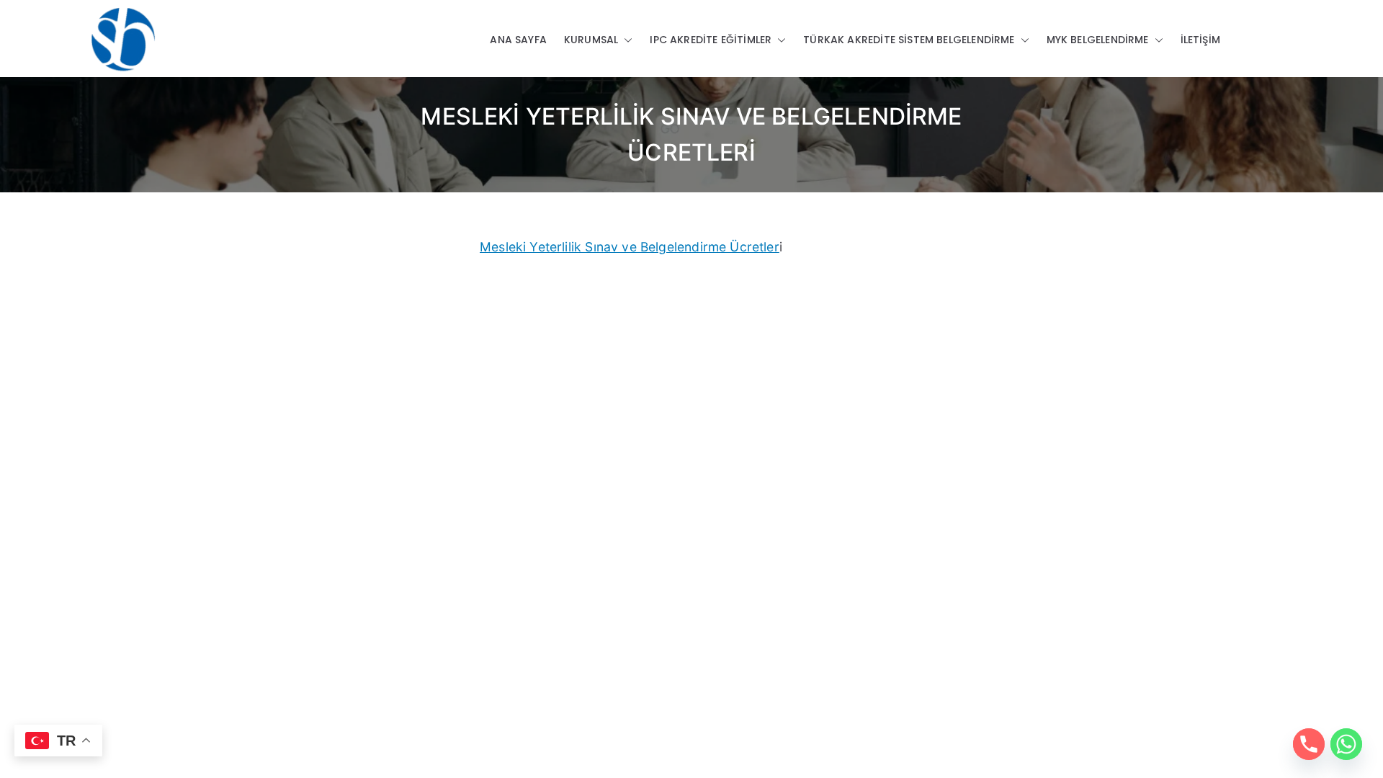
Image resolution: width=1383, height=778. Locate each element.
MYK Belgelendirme (1098, 39)
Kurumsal (591, 39)
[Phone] (1309, 744)
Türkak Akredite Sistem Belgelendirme (908, 39)
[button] (625, 40)
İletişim (1200, 39)
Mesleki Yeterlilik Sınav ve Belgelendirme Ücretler (629, 246)
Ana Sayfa (518, 39)
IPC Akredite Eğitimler (710, 39)
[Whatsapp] (1346, 744)
